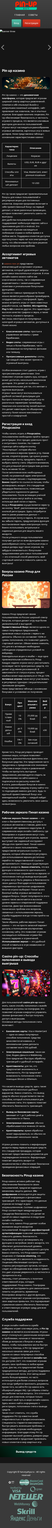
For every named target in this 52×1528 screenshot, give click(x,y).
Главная (19, 15)
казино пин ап (11, 263)
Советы (33, 15)
